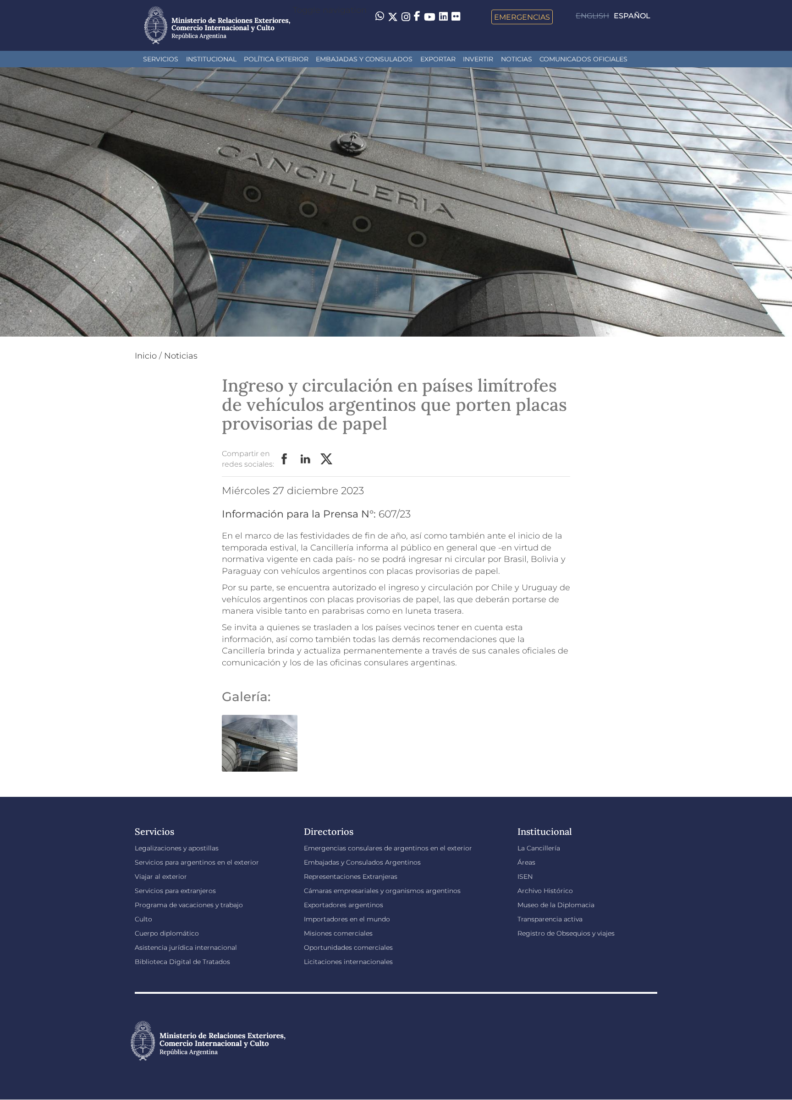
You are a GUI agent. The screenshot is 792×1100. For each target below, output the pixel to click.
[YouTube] (429, 17)
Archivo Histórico (545, 891)
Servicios (160, 59)
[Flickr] (455, 16)
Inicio (146, 356)
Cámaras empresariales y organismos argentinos (382, 891)
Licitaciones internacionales (348, 962)
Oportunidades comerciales (348, 947)
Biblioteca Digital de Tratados (182, 962)
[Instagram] (406, 17)
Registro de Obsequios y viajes (566, 933)
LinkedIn (306, 459)
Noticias (516, 59)
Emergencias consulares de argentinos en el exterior (388, 848)
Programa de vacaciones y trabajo (189, 905)
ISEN (525, 876)
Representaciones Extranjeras (350, 876)
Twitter (327, 459)
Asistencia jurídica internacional (186, 947)
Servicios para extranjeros (175, 891)
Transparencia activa (550, 919)
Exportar (438, 59)
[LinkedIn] (443, 16)
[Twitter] (393, 17)
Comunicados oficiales (583, 59)
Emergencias (522, 17)
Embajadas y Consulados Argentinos (362, 862)
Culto (143, 919)
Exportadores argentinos (343, 905)
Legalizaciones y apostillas (177, 848)
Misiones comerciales (338, 933)
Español (632, 15)
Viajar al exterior (161, 876)
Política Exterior (276, 59)
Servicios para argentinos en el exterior (197, 862)
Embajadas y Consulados (364, 59)
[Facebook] (417, 17)
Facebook (284, 459)
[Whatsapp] (379, 17)
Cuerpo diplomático (167, 933)
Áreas (526, 862)
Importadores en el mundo (347, 919)
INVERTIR (478, 59)
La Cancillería (538, 848)
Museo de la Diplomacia (555, 905)
